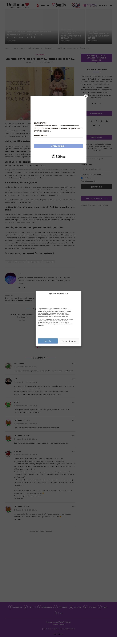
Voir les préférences (69, 341)
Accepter (48, 341)
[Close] (86, 96)
